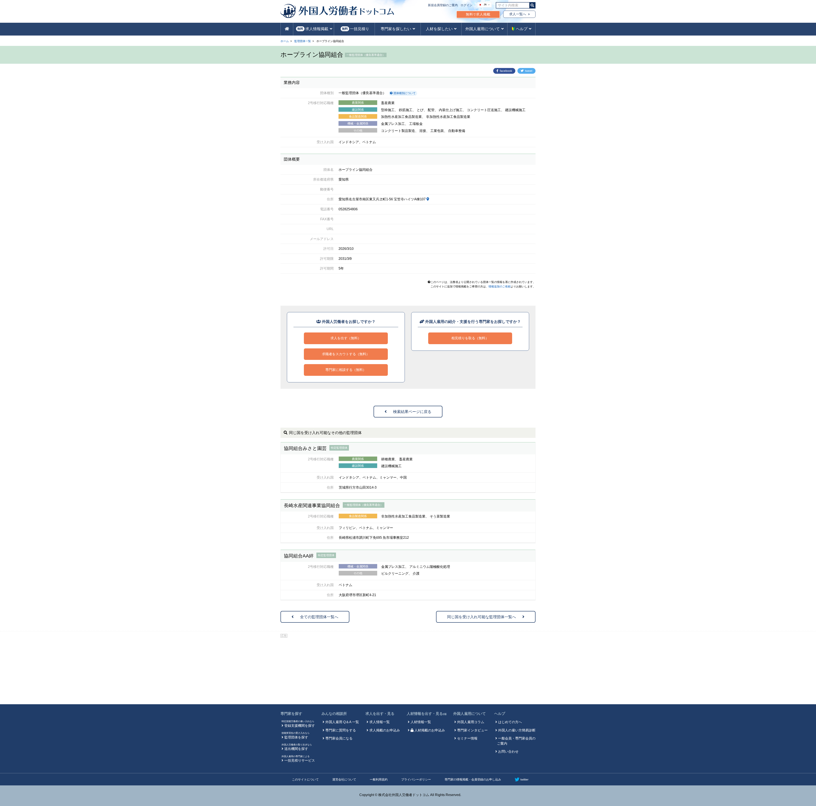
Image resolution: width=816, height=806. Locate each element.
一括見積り (355, 29)
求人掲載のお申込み (384, 730)
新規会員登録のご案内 (443, 5)
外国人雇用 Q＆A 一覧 (342, 722)
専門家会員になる (339, 738)
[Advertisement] (408, 670)
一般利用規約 (379, 779)
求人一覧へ (517, 14)
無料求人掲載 (478, 14)
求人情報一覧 (379, 722)
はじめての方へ (510, 722)
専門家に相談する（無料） (345, 370)
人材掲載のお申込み (429, 730)
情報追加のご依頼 (500, 286)
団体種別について (404, 93)
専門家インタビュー (472, 730)
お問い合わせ (508, 751)
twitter (524, 779)
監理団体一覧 (302, 41)
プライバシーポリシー (416, 779)
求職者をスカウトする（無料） (346, 354)
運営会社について (344, 779)
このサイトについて (305, 779)
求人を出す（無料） (345, 338)
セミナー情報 (467, 738)
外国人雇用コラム (470, 722)
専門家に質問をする (340, 730)
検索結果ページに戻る (412, 412)
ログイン (466, 5)
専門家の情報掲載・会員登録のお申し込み (473, 779)
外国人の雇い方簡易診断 (517, 730)
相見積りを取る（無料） (470, 338)
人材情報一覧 (421, 722)
